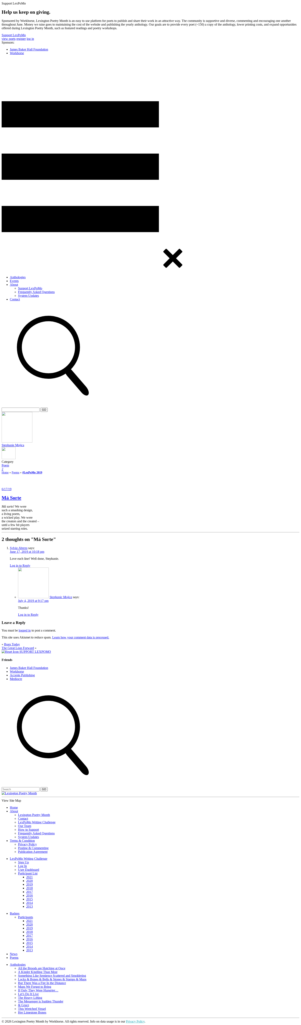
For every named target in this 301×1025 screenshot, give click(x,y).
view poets (9, 38)
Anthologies (18, 277)
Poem (5, 465)
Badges (14, 913)
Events (14, 281)
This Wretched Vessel (32, 1008)
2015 (29, 899)
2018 (29, 888)
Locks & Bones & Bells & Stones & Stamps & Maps (52, 979)
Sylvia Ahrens (18, 548)
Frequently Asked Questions (36, 292)
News (13, 954)
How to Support (28, 829)
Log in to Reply (20, 565)
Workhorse (17, 53)
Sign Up (23, 862)
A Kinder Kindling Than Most (37, 972)
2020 (29, 880)
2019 (29, 884)
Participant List (27, 873)
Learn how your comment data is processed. (80, 637)
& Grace (23, 1005)
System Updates (28, 295)
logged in (25, 630)
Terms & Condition (22, 840)
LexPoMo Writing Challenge (36, 822)
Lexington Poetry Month (34, 815)
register (21, 38)
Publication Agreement (33, 851)
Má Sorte (11, 497)
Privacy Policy (27, 844)
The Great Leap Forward (18, 648)
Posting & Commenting (33, 848)
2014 (29, 903)
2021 (29, 877)
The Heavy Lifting (30, 997)
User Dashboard (28, 869)
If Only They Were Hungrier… (38, 990)
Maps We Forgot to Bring (34, 986)
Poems (15, 472)
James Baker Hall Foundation (29, 49)
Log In (22, 866)
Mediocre (16, 679)
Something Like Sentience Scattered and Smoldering (52, 975)
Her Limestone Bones (32, 1012)
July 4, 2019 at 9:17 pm (33, 600)
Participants (25, 917)
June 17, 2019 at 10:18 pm (27, 551)
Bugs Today (12, 644)
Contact (15, 299)
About (14, 284)
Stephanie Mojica (13, 445)
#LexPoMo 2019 (32, 472)
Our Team (24, 826)
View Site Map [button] (11, 800)
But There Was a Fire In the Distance (42, 983)
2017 (29, 892)
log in (30, 38)
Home (5, 472)
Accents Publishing (22, 675)
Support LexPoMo (14, 35)
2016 (29, 895)
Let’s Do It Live (28, 994)
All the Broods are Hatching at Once (41, 968)
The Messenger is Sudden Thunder (40, 1001)
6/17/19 (6, 489)
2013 (29, 906)
